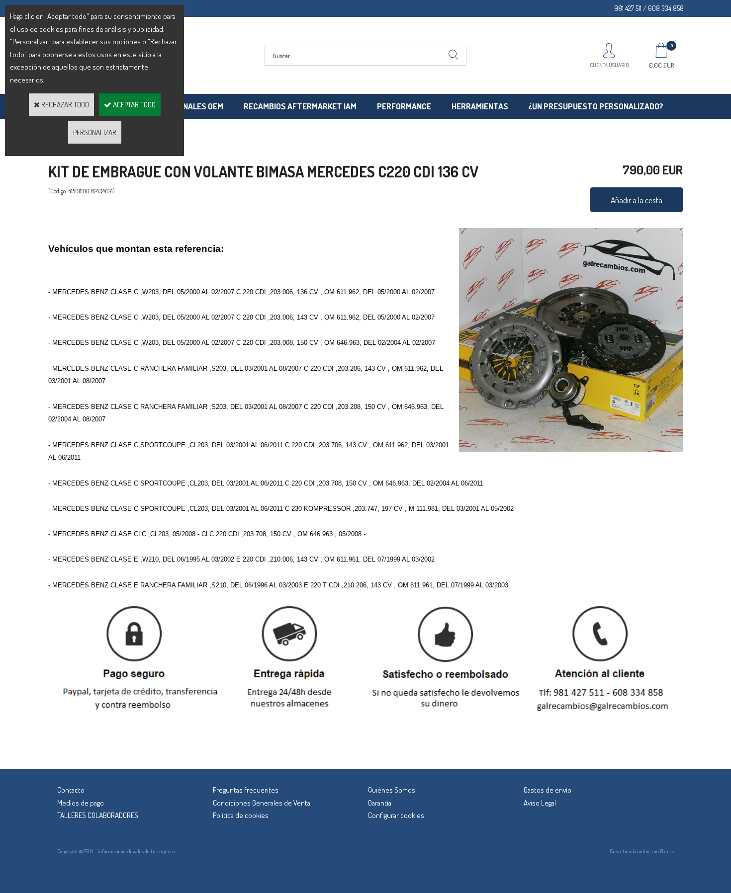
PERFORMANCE (404, 106)
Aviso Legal (540, 803)
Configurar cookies (396, 815)
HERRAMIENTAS (480, 106)
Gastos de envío (547, 790)
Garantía (379, 803)
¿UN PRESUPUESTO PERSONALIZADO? (595, 106)
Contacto (71, 790)
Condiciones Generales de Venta (261, 803)
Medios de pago (80, 803)
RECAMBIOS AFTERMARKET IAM (300, 106)
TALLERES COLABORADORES (97, 815)
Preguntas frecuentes (245, 790)
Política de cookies (241, 815)
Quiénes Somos (391, 790)
